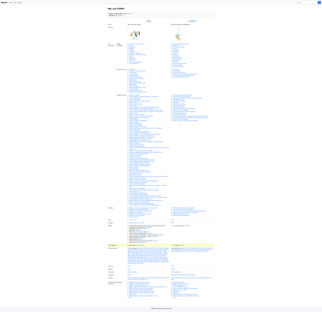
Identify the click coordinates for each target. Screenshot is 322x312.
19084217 (187, 225)
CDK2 (151, 249)
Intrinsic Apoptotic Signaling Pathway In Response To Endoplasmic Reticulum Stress (148, 186)
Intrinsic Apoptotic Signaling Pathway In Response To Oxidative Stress (146, 111)
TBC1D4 (184, 251)
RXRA (153, 257)
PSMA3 (129, 257)
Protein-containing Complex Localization (139, 131)
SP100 (151, 258)
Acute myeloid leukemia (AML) (136, 223)
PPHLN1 (195, 249)
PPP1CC (200, 249)
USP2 (129, 263)
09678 (172, 269)
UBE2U (160, 261)
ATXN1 (159, 248)
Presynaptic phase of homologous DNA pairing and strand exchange (189, 211)
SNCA (145, 258)
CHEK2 (158, 249)
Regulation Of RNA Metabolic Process (138, 285)
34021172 (149, 233)
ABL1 (183, 248)
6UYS (165, 278)
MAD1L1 (161, 252)
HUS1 (182, 249)
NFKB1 (166, 254)
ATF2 (156, 248)
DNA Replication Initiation (179, 101)
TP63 (132, 261)
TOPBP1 (192, 21)
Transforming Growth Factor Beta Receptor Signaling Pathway (144, 107)
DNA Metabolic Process (178, 99)
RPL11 (149, 257)
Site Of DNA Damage (178, 66)
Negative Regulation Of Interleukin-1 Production (140, 138)
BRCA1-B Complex (177, 65)
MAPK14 (130, 254)
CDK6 (154, 249)
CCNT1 (145, 249)
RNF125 (146, 257)
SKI (139, 258)
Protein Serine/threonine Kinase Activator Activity (185, 74)
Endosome (131, 51)
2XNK (179, 278)
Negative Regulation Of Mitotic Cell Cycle (139, 163)
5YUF (146, 278)
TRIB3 (138, 261)
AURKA (163, 248)
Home (10, 2)
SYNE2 (138, 260)
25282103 (140, 231)
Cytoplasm (131, 50)
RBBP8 (173, 251)
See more (130, 297)
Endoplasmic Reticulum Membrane (137, 54)
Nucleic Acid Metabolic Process (180, 287)
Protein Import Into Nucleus (135, 104)
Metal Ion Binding (133, 86)
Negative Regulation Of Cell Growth (137, 126)
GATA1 (161, 251)
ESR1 (175, 249)
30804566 (160, 235)
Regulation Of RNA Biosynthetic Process (139, 284)
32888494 (143, 242)
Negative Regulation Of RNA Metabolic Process (140, 290)
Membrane (131, 57)
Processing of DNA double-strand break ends (184, 209)
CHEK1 (204, 248)
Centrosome (176, 54)
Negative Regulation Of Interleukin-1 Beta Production (142, 137)
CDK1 (148, 249)
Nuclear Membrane (133, 63)
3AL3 (185, 278)
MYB (144, 254)
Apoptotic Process (133, 105)
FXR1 (157, 251)
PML (149, 21)
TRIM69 (150, 261)
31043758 (138, 230)
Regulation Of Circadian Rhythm (137, 146)
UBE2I (156, 261)
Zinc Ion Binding (133, 74)
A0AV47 (180, 275)
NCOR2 (162, 254)
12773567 (129, 13)
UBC (153, 261)
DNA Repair (176, 102)
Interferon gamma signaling (135, 212)
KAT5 (150, 252)
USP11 (168, 261)
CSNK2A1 (130, 251)
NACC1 (150, 254)
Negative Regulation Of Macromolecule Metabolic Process (143, 296)
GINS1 (179, 249)
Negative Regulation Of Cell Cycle (181, 284)
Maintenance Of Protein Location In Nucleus (140, 172)
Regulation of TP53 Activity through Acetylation (140, 211)
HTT (147, 252)
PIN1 (151, 255)
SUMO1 (162, 258)
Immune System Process (135, 98)
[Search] (319, 2)
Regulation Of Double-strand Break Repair (139, 202)
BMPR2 (192, 248)
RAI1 (211, 249)
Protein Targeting (133, 102)
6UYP (155, 278)
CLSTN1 (211, 248)
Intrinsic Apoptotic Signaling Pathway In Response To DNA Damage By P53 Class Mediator (149, 148)
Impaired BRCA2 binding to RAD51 (181, 215)
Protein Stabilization (134, 169)
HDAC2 (133, 252)
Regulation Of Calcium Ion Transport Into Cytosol (141, 116)
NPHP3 (183, 245)
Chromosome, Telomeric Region (137, 44)
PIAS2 (148, 255)
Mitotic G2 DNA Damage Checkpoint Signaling (184, 108)
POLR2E (164, 255)
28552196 (145, 231)
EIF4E (141, 251)
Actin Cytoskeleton (177, 59)
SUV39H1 (134, 260)
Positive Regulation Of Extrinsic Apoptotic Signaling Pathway (144, 205)
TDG (142, 260)
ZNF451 (142, 263)
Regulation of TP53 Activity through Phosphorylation (185, 212)
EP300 (147, 251)
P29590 (129, 275)
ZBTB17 (206, 251)
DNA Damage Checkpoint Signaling (181, 96)
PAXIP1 (137, 255)
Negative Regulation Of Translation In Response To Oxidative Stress (145, 141)
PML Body (131, 60)
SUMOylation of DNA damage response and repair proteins (143, 208)
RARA (133, 257)
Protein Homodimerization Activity (137, 83)
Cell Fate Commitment (134, 157)
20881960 (135, 231)
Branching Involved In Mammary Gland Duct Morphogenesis (143, 181)
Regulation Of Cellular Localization (137, 178)
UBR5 (198, 251)
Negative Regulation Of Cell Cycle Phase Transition (185, 294)
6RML (203, 278)
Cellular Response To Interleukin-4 (137, 188)
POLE (191, 249)
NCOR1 (158, 254)
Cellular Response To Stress (180, 290)
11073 (172, 266)
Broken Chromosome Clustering (180, 119)
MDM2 (134, 254)
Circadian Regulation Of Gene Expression (139, 140)
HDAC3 (137, 252)
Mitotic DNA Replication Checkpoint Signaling (184, 111)
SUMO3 (129, 260)
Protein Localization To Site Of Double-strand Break (185, 120)
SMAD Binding (132, 84)
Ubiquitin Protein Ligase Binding (137, 78)
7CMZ (210, 278)
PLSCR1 (159, 255)
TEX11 (191, 251)
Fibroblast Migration (134, 119)
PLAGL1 (155, 255)
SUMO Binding (132, 80)
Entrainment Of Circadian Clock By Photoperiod (140, 150)
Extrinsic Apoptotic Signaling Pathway (138, 194)
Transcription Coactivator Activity (137, 71)
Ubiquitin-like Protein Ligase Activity (138, 92)
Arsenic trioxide (133, 220)
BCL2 (132, 249)
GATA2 (164, 251)
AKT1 (186, 248)
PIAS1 (144, 255)
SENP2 (161, 257)
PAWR (133, 255)
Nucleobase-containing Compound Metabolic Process (186, 296)
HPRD (117, 15)
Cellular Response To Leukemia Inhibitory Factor (141, 199)
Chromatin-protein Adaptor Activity (181, 77)
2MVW (132, 278)
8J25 (141, 279)
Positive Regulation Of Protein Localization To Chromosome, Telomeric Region (148, 197)
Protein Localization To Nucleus (136, 144)
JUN (138, 245)
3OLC (191, 278)
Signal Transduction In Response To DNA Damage (185, 288)
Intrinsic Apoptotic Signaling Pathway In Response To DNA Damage (145, 110)
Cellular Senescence (134, 191)
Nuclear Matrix (132, 59)
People (20, 2)
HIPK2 (144, 252)
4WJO (142, 278)
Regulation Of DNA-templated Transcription (139, 101)
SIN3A (132, 258)
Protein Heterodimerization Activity (137, 87)
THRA (162, 260)
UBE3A (164, 261)
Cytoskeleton (176, 56)
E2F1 (172, 249)
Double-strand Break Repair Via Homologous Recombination (187, 98)
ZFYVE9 (137, 263)
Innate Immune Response (135, 155)
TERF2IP (145, 260)
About (15, 2)
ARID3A (149, 248)
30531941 (155, 241)
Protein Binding (133, 72)
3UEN (197, 278)
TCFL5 (187, 251)
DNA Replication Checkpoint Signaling (182, 95)
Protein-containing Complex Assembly (138, 182)
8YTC (146, 279)
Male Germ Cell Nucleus (179, 47)
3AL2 (182, 278)
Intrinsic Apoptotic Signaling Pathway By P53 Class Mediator (144, 190)
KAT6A (153, 252)
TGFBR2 (155, 260)
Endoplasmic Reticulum (135, 53)
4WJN (139, 278)
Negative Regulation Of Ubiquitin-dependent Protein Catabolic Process (146, 200)
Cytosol (131, 56)
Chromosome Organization (179, 114)
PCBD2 (141, 255)
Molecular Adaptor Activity (135, 90)
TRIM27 (146, 261)
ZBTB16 (133, 263)
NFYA (185, 249)
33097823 (144, 228)
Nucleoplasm (132, 47)
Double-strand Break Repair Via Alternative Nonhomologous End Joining (190, 117)
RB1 (136, 257)
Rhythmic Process (133, 167)
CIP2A (207, 248)
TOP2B (195, 251)
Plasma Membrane (177, 57)
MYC (146, 254)
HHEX (140, 252)
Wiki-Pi (4, 2)
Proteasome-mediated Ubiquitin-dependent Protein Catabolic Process (146, 152)
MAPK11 (166, 252)
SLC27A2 (142, 245)
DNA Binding (132, 69)
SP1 (149, 258)
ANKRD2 (145, 248)
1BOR (129, 278)
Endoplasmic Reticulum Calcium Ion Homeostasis (141, 135)
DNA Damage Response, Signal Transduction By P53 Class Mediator (146, 128)
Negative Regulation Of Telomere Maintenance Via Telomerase (144, 134)
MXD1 (140, 254)
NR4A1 (129, 255)
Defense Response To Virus (136, 173)
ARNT (153, 248)
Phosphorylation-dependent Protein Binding (183, 75)
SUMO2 (166, 258)
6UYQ (158, 278)
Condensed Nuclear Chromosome (181, 44)
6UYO (152, 278)
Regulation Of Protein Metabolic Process (139, 170)
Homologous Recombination (179, 113)
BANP (129, 249)
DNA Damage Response (179, 107)
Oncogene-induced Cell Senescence (138, 193)
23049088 (142, 238)
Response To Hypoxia (134, 95)
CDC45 (200, 248)
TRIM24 (142, 261)
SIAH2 (129, 258)
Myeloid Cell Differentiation (135, 123)
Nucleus (131, 45)
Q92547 (193, 275)
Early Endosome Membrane (136, 62)
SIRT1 (136, 258)
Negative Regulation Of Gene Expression (139, 117)
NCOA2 (154, 254)
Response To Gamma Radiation (137, 114)
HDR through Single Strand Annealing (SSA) (183, 208)
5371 (129, 266)
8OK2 (172, 279)
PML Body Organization (135, 129)
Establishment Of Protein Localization (138, 158)
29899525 (148, 227)
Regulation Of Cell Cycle (135, 175)
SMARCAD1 (178, 251)
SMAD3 (142, 258)
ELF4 (144, 251)
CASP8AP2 (140, 249)
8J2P (143, 279)
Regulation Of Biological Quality (137, 184)
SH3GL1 (165, 257)
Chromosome (176, 51)
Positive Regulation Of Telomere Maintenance (140, 132)
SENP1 (157, 257)
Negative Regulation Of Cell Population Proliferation (141, 108)
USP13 (202, 251)
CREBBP (166, 249)
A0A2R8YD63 (174, 275)
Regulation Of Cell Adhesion (136, 125)
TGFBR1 (150, 260)
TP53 (129, 261)
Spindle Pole (176, 45)
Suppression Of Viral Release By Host (138, 153)
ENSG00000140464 (132, 272)
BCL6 (135, 249)
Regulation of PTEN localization (137, 215)
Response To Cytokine (134, 143)
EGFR (137, 251)
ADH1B (140, 248)
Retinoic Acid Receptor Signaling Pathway (139, 166)
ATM (189, 248)
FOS (154, 251)
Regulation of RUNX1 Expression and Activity (140, 214)
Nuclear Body (176, 60)
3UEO (200, 278)
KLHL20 (157, 252)
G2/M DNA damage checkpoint (180, 214)
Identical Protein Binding (135, 81)
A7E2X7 (185, 275)
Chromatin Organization (178, 105)
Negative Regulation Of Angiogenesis (138, 120)
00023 (129, 269)
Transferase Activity (134, 75)
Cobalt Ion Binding (133, 89)
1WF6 (172, 278)
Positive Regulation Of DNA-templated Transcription (141, 161)
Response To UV (133, 113)
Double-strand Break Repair (179, 104)
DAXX (134, 251)
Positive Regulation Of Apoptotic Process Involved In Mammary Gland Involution (148, 176)
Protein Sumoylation (134, 122)
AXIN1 (167, 248)
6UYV (132, 279)
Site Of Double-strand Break (179, 63)
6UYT (168, 278)
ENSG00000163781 (176, 272)
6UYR (161, 278)
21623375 (140, 239)
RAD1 (204, 249)
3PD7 (194, 278)
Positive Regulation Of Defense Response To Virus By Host (143, 96)
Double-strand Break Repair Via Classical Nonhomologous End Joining (190, 116)
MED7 (137, 254)
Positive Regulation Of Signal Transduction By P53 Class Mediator (145, 196)
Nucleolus (131, 48)
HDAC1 (129, 252)
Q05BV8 (189, 275)
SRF (155, 258)
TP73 (134, 261)
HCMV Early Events (134, 217)
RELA (142, 257)
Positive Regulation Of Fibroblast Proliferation (140, 164)
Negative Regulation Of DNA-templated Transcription (142, 160)
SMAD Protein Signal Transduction (137, 179)
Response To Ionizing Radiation (180, 110)
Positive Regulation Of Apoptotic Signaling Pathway (141, 203)
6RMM (206, 278)
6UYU (129, 279)
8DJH (135, 279)
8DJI (138, 279)
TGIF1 (158, 260)
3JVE (188, 278)
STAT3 (158, 258)
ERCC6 (151, 251)
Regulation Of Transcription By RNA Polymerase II (141, 288)
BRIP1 (196, 248)
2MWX (136, 278)
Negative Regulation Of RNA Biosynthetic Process (141, 293)
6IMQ (149, 278)
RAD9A (207, 249)
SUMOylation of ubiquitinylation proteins (139, 209)
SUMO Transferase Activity (135, 77)
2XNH (176, 278)
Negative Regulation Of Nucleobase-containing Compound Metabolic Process (148, 287)
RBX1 (139, 257)
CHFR (161, 249)
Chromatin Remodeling (134, 99)
